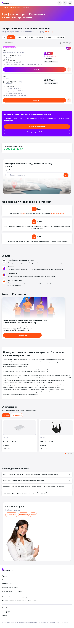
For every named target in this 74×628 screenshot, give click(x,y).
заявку (23, 214)
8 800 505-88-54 (13, 148)
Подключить (34, 69)
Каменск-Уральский (14, 7)
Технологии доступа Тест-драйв (13, 52)
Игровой (6, 79)
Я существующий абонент (37, 132)
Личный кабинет (7, 608)
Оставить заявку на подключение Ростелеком (19, 601)
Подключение (11, 515)
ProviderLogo (8, 3)
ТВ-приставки (17, 415)
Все (4, 37)
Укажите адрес (50, 32)
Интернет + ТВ (21, 37)
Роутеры (6, 415)
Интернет (11, 37)
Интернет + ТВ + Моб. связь (55, 37)
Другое (33, 515)
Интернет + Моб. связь (36, 37)
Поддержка (23, 515)
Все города (6, 612)
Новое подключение (37, 127)
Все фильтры (66, 43)
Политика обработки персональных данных (13, 624)
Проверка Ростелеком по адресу (14, 597)
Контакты (5, 616)
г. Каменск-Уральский (15, 170)
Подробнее (22, 335)
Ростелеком (5, 7)
